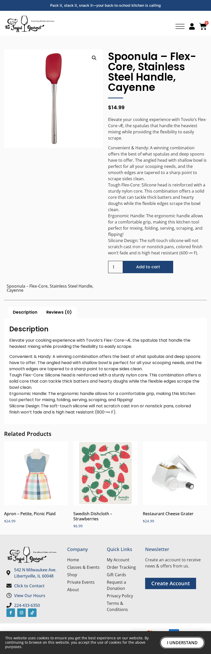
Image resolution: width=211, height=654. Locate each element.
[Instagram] (21, 612)
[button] (94, 58)
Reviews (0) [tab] (59, 312)
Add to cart (148, 267)
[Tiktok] (32, 612)
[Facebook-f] (10, 612)
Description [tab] (25, 312)
